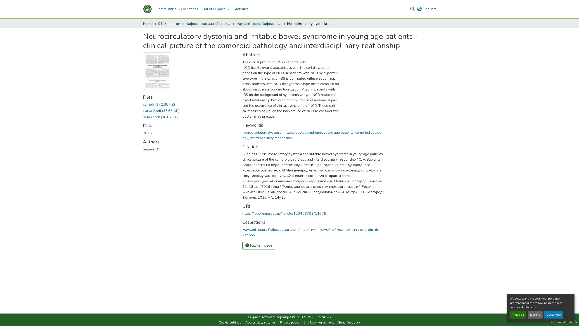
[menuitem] (216, 9)
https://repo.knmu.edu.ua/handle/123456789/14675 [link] (284, 213)
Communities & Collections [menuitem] (177, 9)
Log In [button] (428, 9)
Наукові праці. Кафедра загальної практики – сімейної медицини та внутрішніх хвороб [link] (259, 23)
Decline (535, 315)
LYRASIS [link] (324, 317)
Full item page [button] (260, 245)
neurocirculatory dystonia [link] (261, 132)
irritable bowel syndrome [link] (302, 132)
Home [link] (148, 23)
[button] (147, 9)
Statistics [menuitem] (241, 9)
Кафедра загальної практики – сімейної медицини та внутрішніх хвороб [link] (208, 23)
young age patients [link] (339, 132)
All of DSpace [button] (214, 9)
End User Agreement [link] (319, 322)
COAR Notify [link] (566, 321)
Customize (554, 315)
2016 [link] (147, 133)
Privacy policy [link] (289, 322)
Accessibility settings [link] (260, 322)
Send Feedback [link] (349, 322)
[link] (190, 104)
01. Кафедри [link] (169, 23)
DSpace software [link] (262, 317)
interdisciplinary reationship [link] (271, 138)
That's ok (518, 315)
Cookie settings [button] (230, 322)
